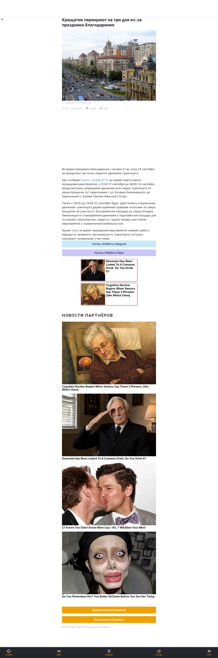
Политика (117, 120)
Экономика (13, 129)
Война (115, 111)
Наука (115, 188)
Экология (12, 138)
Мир (114, 129)
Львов (115, 160)
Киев (12, 160)
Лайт (114, 197)
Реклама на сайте (20, 281)
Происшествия (120, 206)
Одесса (14, 175)
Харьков (117, 168)
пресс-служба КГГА (95, 180)
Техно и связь (15, 197)
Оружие (11, 206)
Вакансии (117, 250)
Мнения (116, 241)
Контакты (12, 259)
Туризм (116, 215)
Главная (11, 111)
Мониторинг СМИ (20, 289)
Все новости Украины (109, 619)
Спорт (10, 188)
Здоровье (12, 215)
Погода (116, 223)
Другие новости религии (109, 610)
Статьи (115, 232)
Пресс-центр (120, 289)
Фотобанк (118, 281)
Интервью (12, 241)
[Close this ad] (2, 19)
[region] (109, 138)
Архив (10, 250)
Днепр (13, 168)
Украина (11, 120)
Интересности (15, 223)
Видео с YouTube (17, 232)
